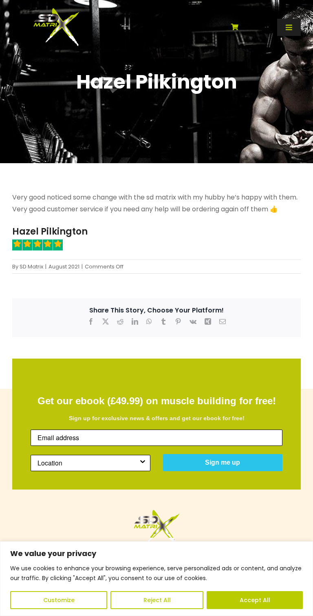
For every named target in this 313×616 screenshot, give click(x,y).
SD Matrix (31, 266)
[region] (156, 578)
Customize (59, 600)
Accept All (255, 600)
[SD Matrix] (56, 11)
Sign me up (222, 462)
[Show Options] (143, 463)
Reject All (157, 600)
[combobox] (88, 463)
